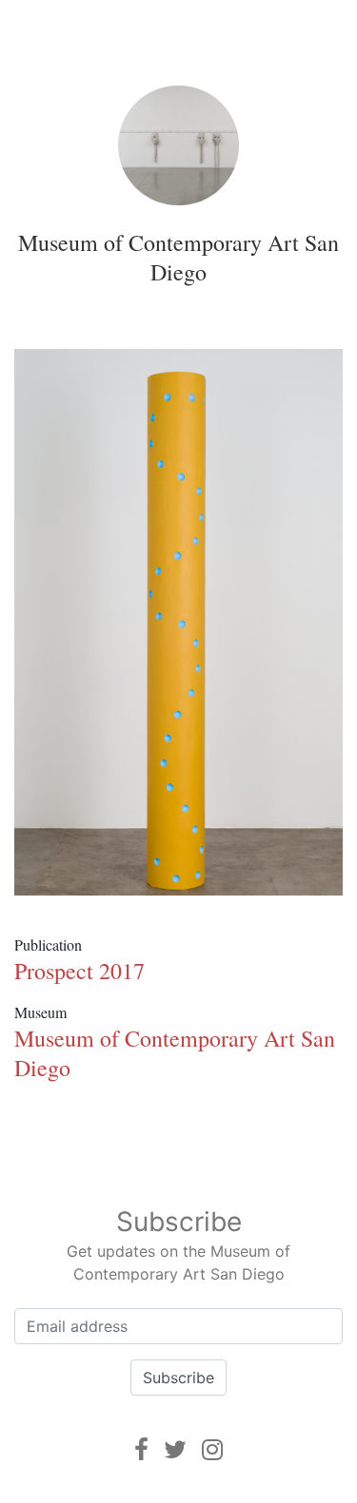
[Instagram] (212, 1449)
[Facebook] (141, 1449)
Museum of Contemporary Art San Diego (178, 257)
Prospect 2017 (79, 970)
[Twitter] (175, 1449)
